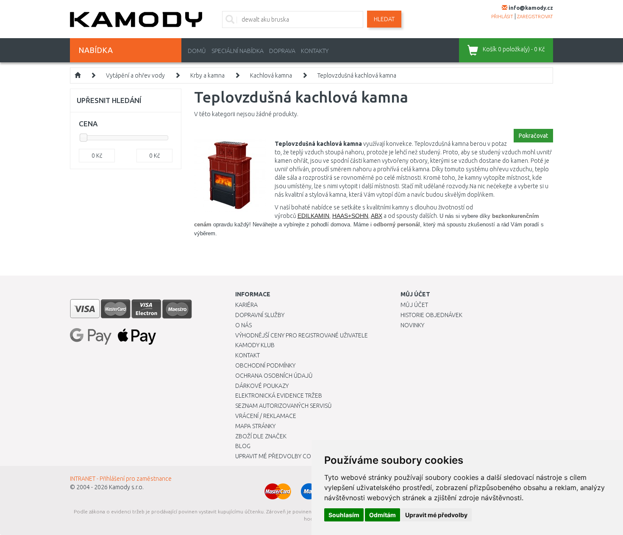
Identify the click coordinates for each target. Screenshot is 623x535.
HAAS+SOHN (350, 215)
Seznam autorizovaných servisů (283, 405)
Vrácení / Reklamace (265, 415)
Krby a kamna (207, 75)
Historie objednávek (431, 315)
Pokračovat (533, 135)
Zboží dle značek (260, 436)
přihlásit (502, 16)
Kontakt (247, 355)
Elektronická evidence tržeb (278, 395)
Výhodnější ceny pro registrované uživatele (301, 335)
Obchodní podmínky (265, 365)
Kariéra (246, 304)
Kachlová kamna (271, 75)
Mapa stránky (255, 426)
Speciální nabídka (237, 50)
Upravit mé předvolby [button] (436, 514)
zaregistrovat (535, 16)
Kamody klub (255, 345)
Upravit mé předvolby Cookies (281, 456)
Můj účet (414, 304)
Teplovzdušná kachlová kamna (356, 75)
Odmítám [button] (382, 514)
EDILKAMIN (313, 215)
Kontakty (314, 50)
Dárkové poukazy (262, 385)
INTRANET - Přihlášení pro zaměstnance (121, 478)
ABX (376, 215)
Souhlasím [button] (343, 514)
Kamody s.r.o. (126, 487)
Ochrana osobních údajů (274, 375)
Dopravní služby (259, 315)
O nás (243, 325)
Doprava (282, 50)
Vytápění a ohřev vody (135, 75)
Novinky (412, 325)
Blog (242, 446)
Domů (197, 50)
